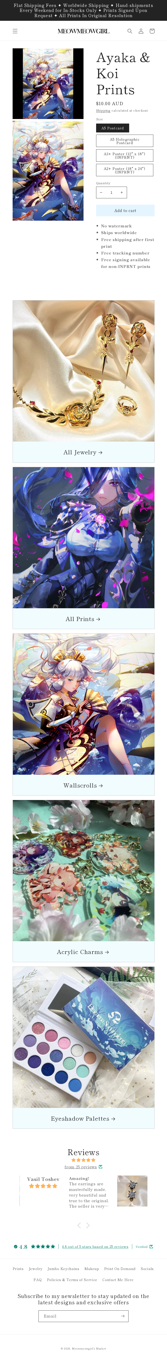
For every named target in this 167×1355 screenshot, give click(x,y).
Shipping (103, 110)
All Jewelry (80, 451)
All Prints (80, 618)
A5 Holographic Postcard (125, 141)
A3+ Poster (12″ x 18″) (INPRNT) (124, 155)
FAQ (37, 1279)
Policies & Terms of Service (72, 1279)
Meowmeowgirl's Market (89, 1348)
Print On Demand (120, 1268)
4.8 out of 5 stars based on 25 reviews (95, 1246)
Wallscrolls (80, 785)
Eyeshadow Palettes (80, 1118)
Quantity (103, 183)
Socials (147, 1268)
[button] (15, 31)
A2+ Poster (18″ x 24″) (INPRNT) (124, 170)
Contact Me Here (118, 1279)
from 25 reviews (81, 1166)
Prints (18, 1268)
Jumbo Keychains (63, 1268)
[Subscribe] (122, 1316)
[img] (83, 1159)
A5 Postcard (112, 127)
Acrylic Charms (80, 951)
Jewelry (36, 1268)
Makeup (91, 1268)
